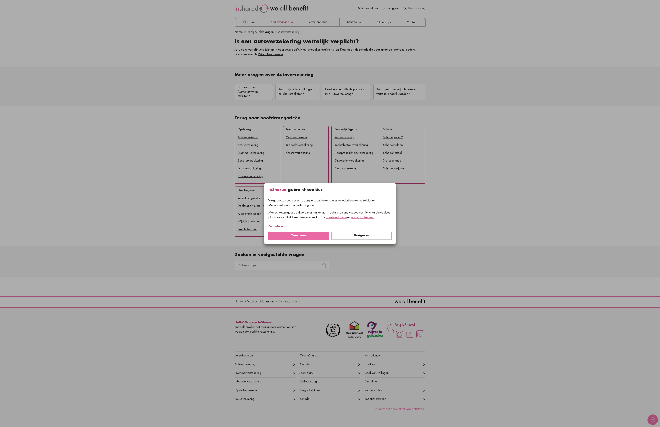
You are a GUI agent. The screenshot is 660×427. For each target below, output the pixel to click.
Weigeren (361, 235)
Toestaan (298, 235)
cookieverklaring (336, 217)
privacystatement (362, 217)
